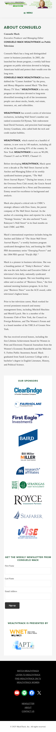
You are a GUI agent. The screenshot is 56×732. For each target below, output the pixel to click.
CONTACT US (28, 711)
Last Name (9, 578)
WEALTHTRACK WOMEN (28, 682)
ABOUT (28, 707)
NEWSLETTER (28, 703)
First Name (9, 565)
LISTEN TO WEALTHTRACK (28, 674)
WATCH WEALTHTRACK (28, 670)
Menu (30, 12)
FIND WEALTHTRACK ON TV (28, 678)
